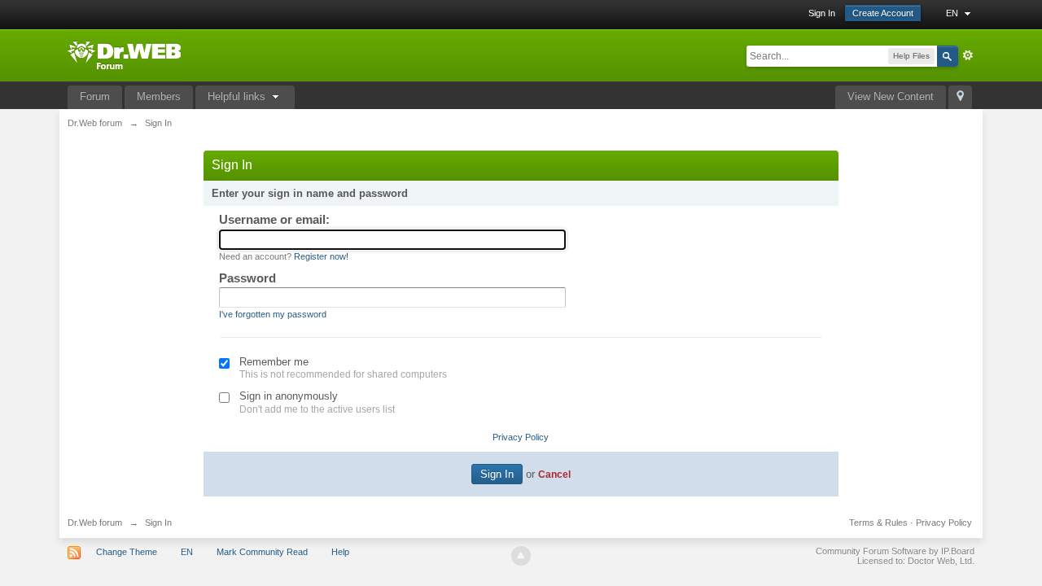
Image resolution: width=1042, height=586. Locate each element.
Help (340, 552)
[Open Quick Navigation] (960, 97)
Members (159, 96)
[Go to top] (521, 556)
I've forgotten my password (272, 314)
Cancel (554, 474)
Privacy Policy (521, 437)
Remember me (274, 362)
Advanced (967, 55)
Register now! (321, 256)
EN (953, 13)
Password (247, 278)
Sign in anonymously (288, 396)
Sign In (821, 13)
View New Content (890, 96)
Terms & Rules (878, 522)
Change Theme (126, 552)
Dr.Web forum (95, 522)
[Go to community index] (124, 54)
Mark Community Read (262, 552)
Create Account (882, 13)
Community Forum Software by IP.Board (895, 551)
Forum (95, 96)
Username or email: (274, 219)
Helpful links (238, 96)
